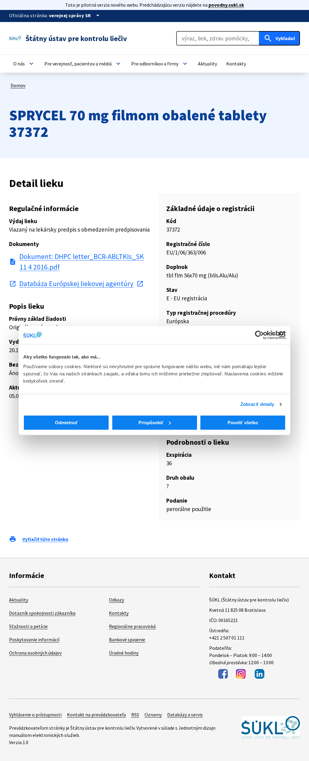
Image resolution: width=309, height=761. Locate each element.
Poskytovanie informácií (34, 639)
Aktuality (18, 600)
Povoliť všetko (243, 422)
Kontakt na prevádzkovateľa (96, 715)
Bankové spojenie (127, 639)
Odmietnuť (66, 422)
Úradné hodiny (124, 653)
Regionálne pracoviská (132, 626)
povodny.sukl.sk (226, 5)
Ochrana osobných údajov (35, 653)
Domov (18, 85)
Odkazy (116, 600)
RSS (135, 715)
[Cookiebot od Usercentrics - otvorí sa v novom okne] (259, 334)
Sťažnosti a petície (28, 626)
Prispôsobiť (151, 422)
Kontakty (119, 613)
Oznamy (153, 715)
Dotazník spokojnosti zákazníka (42, 613)
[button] (24, 63)
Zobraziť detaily (257, 404)
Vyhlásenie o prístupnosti (35, 715)
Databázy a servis (185, 715)
